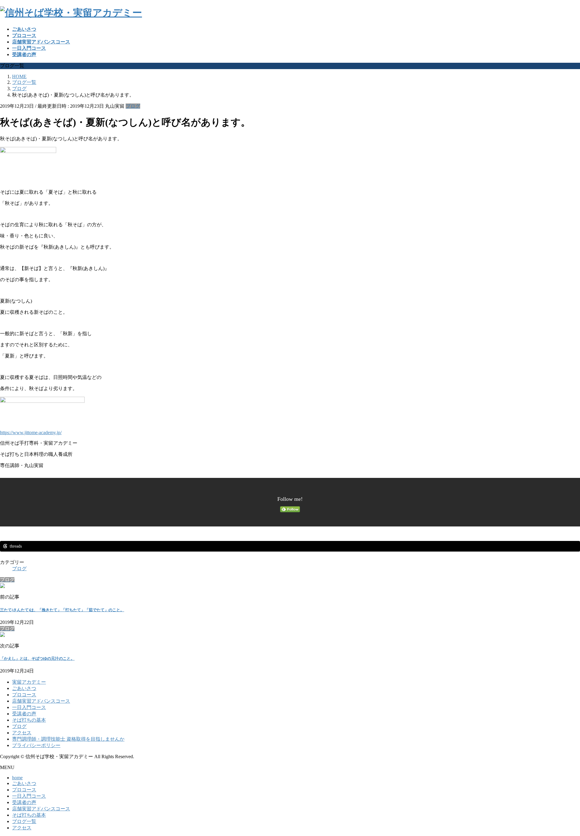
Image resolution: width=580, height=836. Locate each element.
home (17, 777)
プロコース (24, 694)
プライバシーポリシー (36, 745)
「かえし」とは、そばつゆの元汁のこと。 (37, 658)
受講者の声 (24, 713)
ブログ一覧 (24, 821)
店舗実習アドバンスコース (41, 701)
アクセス (21, 732)
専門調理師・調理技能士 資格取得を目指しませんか (68, 739)
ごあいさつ (24, 688)
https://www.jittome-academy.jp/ (31, 432)
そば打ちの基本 (29, 720)
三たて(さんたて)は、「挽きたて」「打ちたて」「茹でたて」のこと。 (62, 610)
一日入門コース (29, 707)
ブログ (133, 106)
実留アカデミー (29, 682)
